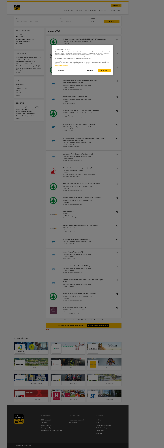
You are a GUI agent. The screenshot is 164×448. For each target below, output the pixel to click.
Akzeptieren (104, 70)
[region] (82, 60)
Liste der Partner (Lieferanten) (61, 65)
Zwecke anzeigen (61, 70)
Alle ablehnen (90, 70)
